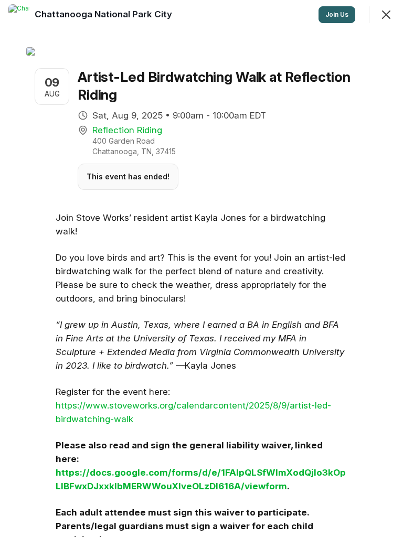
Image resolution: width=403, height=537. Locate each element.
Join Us (336, 14)
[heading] (104, 14)
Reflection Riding (127, 130)
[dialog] (201, 268)
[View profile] (18, 14)
